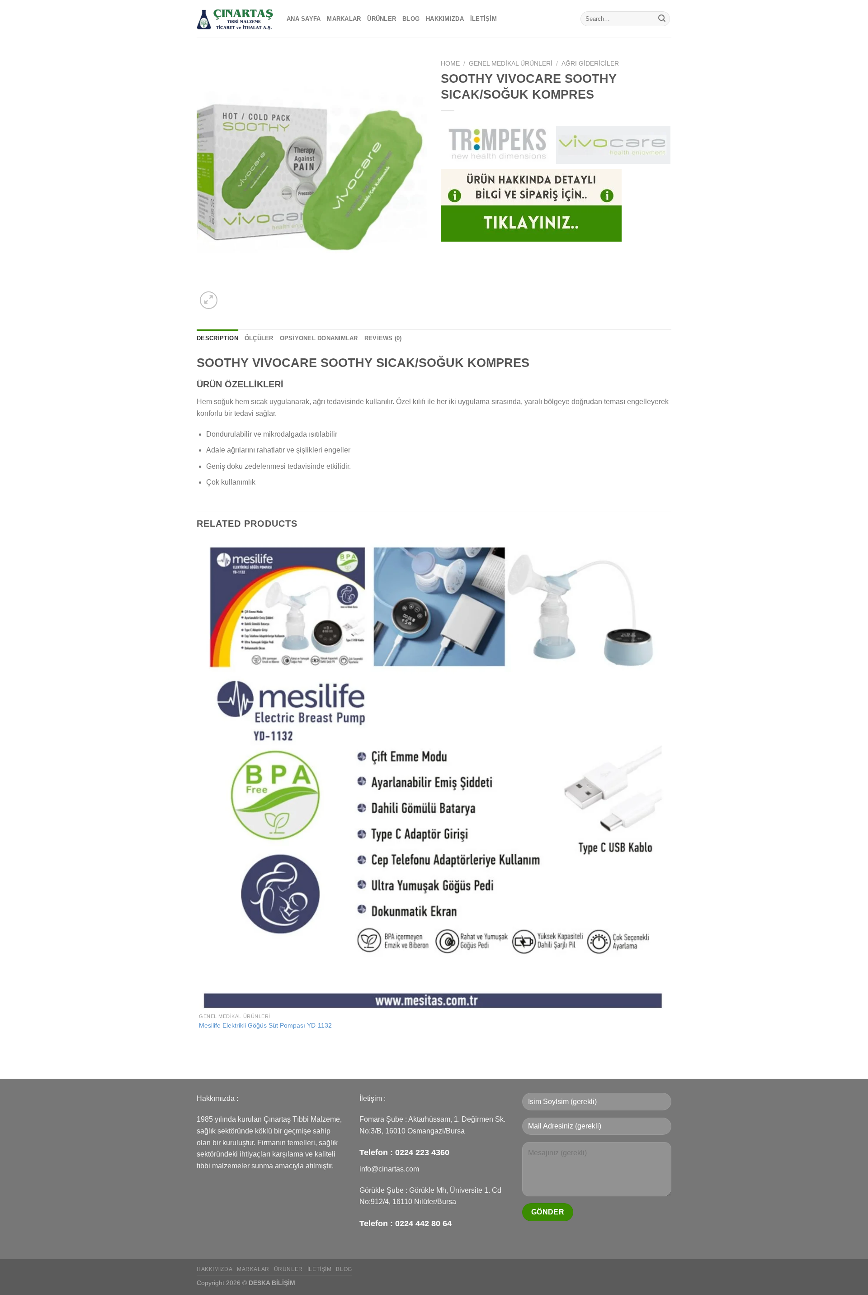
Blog (411, 18)
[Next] (230, 295)
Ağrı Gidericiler (590, 63)
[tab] (217, 338)
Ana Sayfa (304, 18)
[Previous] (201, 1062)
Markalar (344, 18)
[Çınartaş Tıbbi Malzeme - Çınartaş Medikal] (235, 18)
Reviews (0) (383, 338)
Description (217, 338)
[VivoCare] (613, 145)
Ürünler (381, 18)
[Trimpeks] (498, 145)
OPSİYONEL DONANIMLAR (319, 338)
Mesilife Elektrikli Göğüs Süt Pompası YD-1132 (265, 1025)
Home (450, 63)
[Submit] (662, 19)
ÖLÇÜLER (259, 338)
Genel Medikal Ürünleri (510, 63)
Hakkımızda (445, 18)
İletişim (483, 18)
